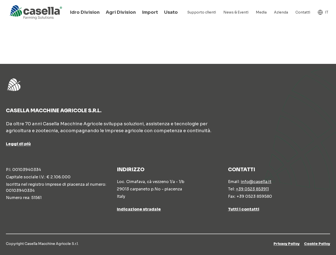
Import (150, 12)
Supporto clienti (201, 12)
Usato (171, 12)
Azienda (281, 12)
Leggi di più (18, 143)
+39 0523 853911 (252, 189)
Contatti (302, 12)
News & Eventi (235, 12)
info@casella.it (256, 181)
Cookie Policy (317, 243)
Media (261, 12)
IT (326, 12)
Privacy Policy (287, 243)
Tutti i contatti (243, 209)
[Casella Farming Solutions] (36, 12)
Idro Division (85, 12)
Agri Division (121, 12)
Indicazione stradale (139, 209)
